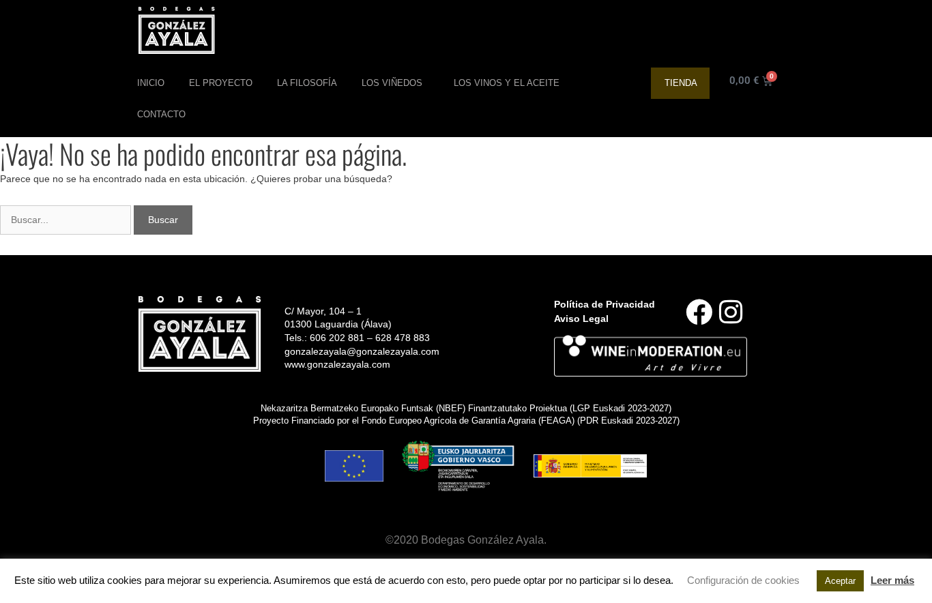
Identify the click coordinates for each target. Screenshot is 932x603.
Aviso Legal (581, 318)
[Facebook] (699, 312)
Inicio (150, 83)
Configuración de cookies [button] (743, 580)
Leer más (892, 580)
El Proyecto (220, 83)
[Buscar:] (67, 219)
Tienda (681, 83)
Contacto (161, 114)
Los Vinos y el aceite (506, 83)
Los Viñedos (392, 83)
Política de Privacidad (604, 304)
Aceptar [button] (840, 581)
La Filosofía (307, 83)
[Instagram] (731, 312)
